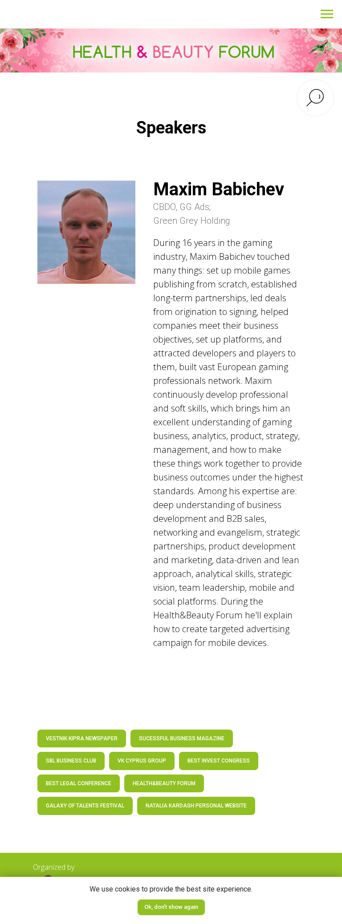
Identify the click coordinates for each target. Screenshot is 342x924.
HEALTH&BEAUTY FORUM (164, 783)
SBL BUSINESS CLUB (71, 761)
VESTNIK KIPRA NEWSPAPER (82, 738)
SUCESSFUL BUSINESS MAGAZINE (181, 738)
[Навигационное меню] (327, 14)
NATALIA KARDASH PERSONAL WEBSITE (196, 806)
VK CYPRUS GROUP (142, 761)
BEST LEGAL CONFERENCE (78, 783)
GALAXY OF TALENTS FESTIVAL (85, 806)
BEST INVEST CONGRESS (218, 761)
